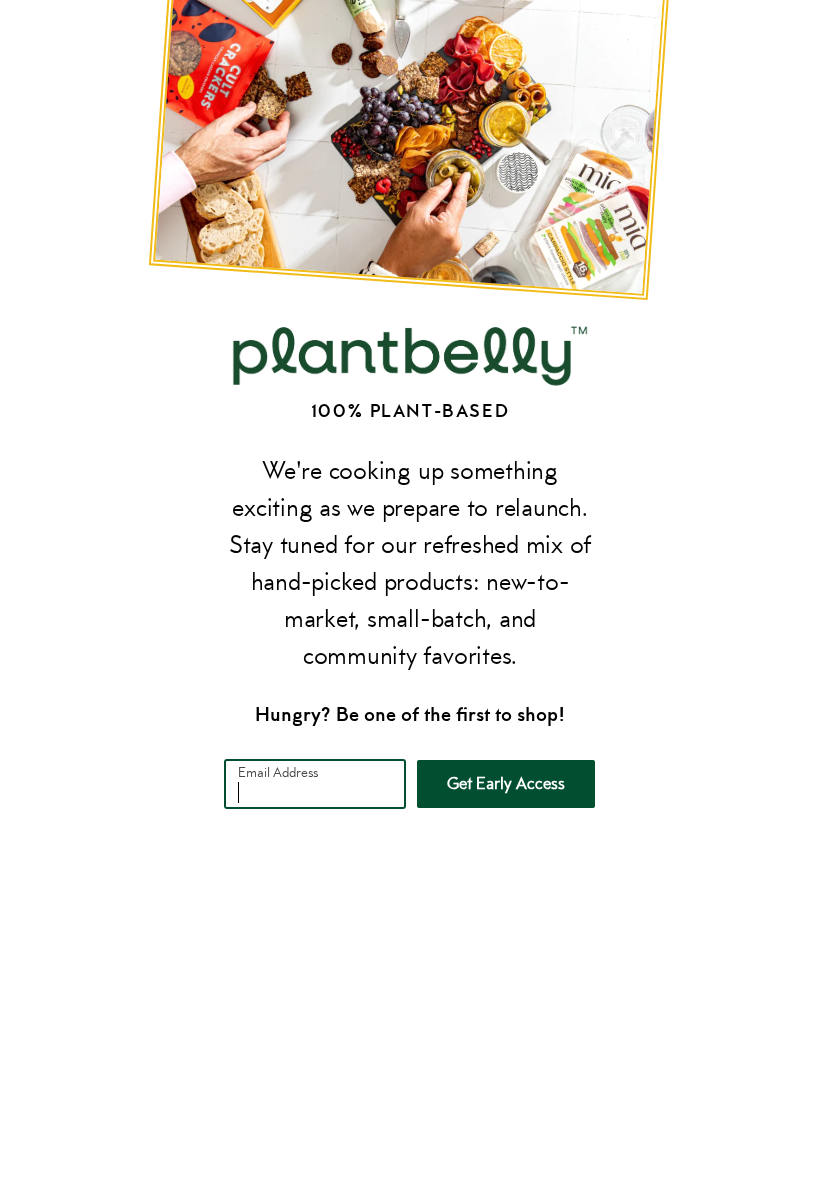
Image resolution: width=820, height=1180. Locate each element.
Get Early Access (506, 783)
